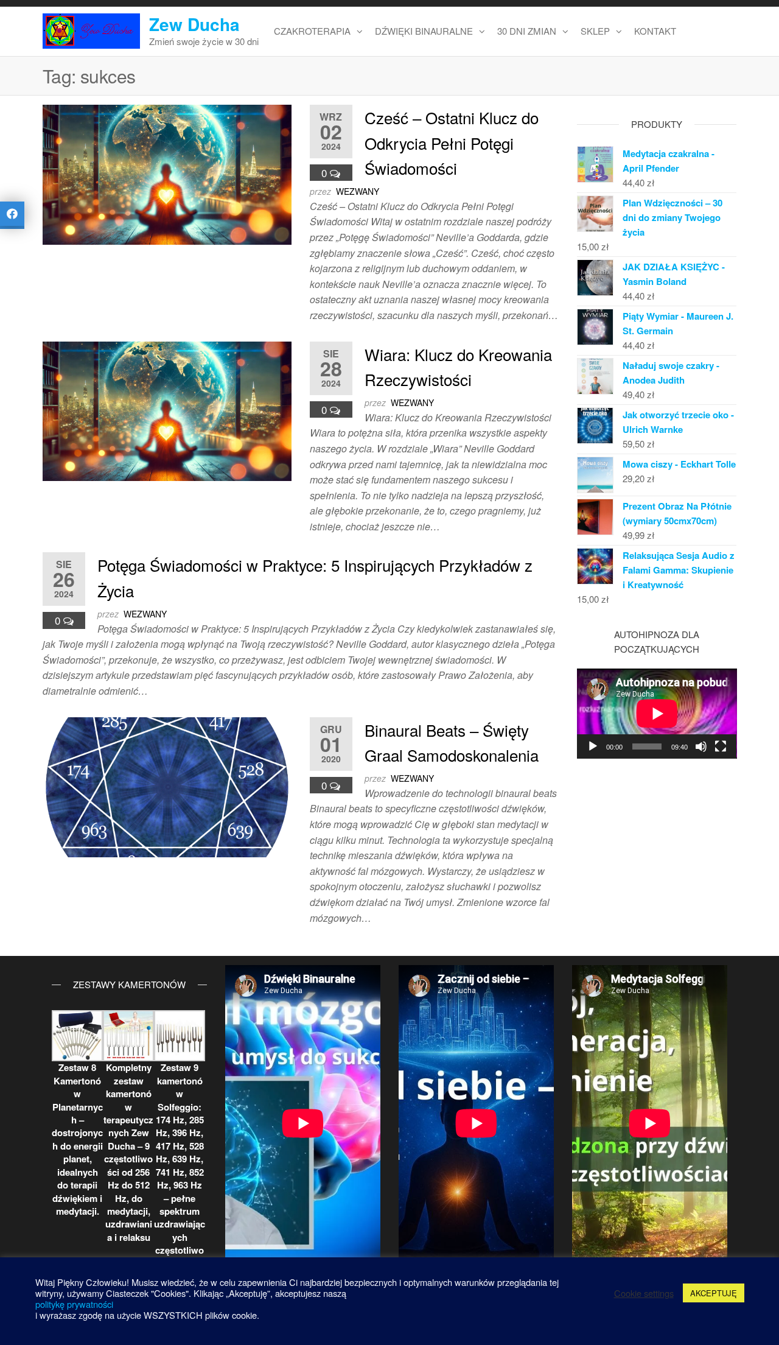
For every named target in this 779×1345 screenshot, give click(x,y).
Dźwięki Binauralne (424, 30)
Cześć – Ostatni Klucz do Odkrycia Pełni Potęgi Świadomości (452, 142)
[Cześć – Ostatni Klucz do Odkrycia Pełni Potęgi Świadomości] (167, 173)
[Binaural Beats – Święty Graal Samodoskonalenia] (167, 785)
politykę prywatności (74, 1304)
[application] (657, 714)
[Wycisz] (701, 746)
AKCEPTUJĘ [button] (713, 1293)
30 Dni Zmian (526, 30)
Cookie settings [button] (644, 1293)
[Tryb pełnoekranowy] (720, 746)
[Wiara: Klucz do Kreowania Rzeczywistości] (167, 409)
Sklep (595, 30)
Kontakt (655, 30)
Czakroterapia (312, 30)
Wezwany (357, 191)
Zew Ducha (194, 24)
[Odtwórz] (593, 746)
